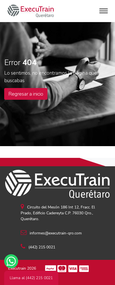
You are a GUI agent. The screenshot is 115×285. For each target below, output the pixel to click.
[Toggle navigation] (103, 11)
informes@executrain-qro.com (55, 233)
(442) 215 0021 (41, 247)
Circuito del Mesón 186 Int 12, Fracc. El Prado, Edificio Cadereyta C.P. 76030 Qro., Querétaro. (58, 213)
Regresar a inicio (25, 94)
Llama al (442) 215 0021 (31, 278)
